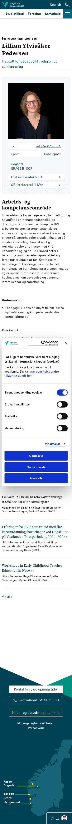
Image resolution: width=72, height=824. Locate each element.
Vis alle (7, 597)
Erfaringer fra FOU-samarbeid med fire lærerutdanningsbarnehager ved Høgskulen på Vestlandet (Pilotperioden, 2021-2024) (35, 532)
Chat (55, 818)
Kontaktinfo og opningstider (36, 689)
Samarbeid (53, 14)
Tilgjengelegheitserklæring (36, 723)
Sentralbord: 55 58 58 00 (38, 700)
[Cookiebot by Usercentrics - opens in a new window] (43, 343)
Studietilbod (15, 14)
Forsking (34, 14)
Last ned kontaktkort (26, 177)
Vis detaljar (52, 443)
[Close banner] (66, 343)
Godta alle (36, 455)
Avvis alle (36, 478)
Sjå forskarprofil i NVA (27, 185)
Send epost (52, 154)
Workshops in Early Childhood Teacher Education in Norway (32, 567)
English (55, 4)
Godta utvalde (36, 467)
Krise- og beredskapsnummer (36, 713)
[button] (67, 4)
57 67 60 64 (48, 146)
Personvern (36, 728)
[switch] (62, 404)
